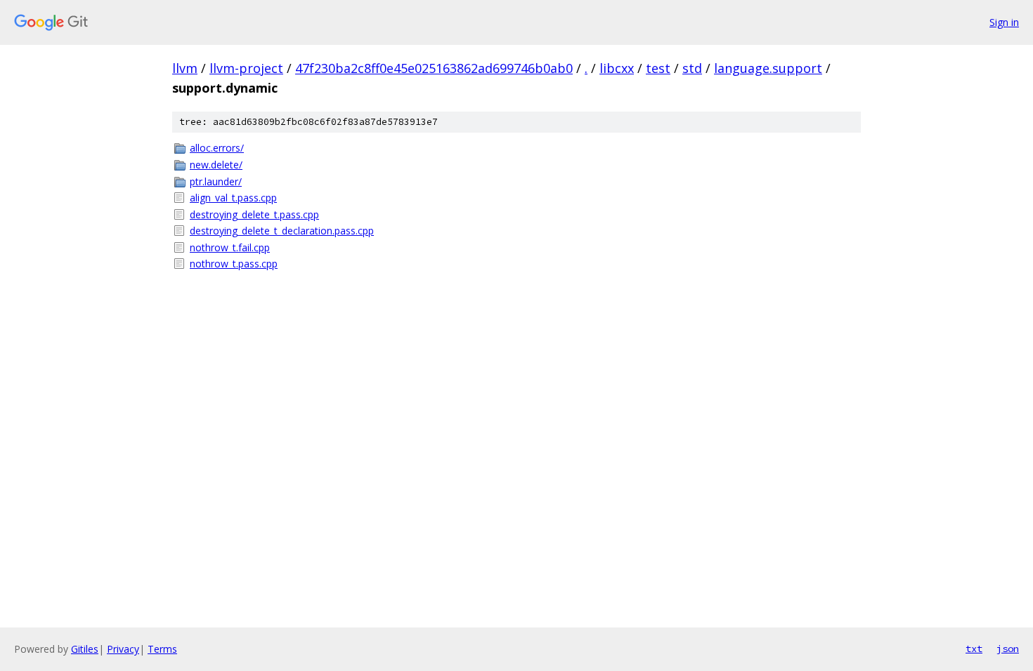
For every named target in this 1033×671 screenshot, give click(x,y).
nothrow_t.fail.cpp (230, 247)
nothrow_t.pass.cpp (234, 263)
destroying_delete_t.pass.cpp (254, 214)
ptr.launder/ (216, 181)
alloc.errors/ (217, 147)
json (1007, 648)
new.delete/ (216, 164)
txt (974, 648)
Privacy (123, 649)
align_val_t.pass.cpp (233, 197)
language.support (768, 68)
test (658, 68)
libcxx (616, 68)
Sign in (1004, 22)
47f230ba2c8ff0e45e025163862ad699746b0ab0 (434, 68)
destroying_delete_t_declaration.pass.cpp (282, 230)
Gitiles (84, 649)
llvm (184, 68)
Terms (162, 649)
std (692, 68)
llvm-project (246, 68)
